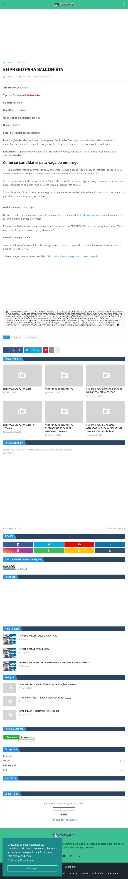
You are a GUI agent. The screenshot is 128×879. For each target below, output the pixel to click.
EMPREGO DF (70, 867)
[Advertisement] (64, 35)
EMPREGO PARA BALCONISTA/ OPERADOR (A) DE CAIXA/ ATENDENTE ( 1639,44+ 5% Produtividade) (104, 428)
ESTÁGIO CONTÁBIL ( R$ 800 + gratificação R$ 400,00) (44, 697)
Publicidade (97, 873)
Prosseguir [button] (32, 868)
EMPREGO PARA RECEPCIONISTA (33, 649)
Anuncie (73, 873)
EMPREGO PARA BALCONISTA (17, 389)
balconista (21, 62)
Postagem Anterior (13, 528)
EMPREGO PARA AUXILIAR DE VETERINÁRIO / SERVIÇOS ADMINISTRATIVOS (54, 662)
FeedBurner (71, 820)
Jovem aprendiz (64, 765)
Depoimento (113, 873)
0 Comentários (43, 76)
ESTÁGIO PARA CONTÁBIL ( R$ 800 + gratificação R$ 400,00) (47, 684)
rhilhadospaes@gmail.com (91, 214)
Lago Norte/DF (31, 337)
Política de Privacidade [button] (21, 860)
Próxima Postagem (114, 528)
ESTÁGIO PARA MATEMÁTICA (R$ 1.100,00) (38, 711)
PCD (64, 770)
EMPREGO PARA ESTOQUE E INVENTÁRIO (37, 635)
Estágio (64, 760)
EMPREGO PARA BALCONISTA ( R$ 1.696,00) (19, 427)
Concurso (64, 756)
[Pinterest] (45, 350)
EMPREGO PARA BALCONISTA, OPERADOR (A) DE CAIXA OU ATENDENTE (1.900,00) (59, 428)
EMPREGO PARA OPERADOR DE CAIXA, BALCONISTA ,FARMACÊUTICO (104, 391)
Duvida (84, 873)
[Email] (51, 350)
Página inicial (9, 62)
